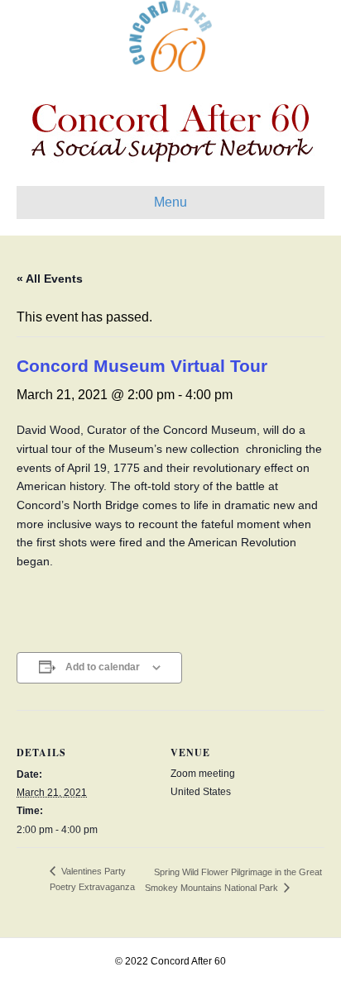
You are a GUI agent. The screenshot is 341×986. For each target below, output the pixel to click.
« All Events (50, 278)
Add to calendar (102, 667)
